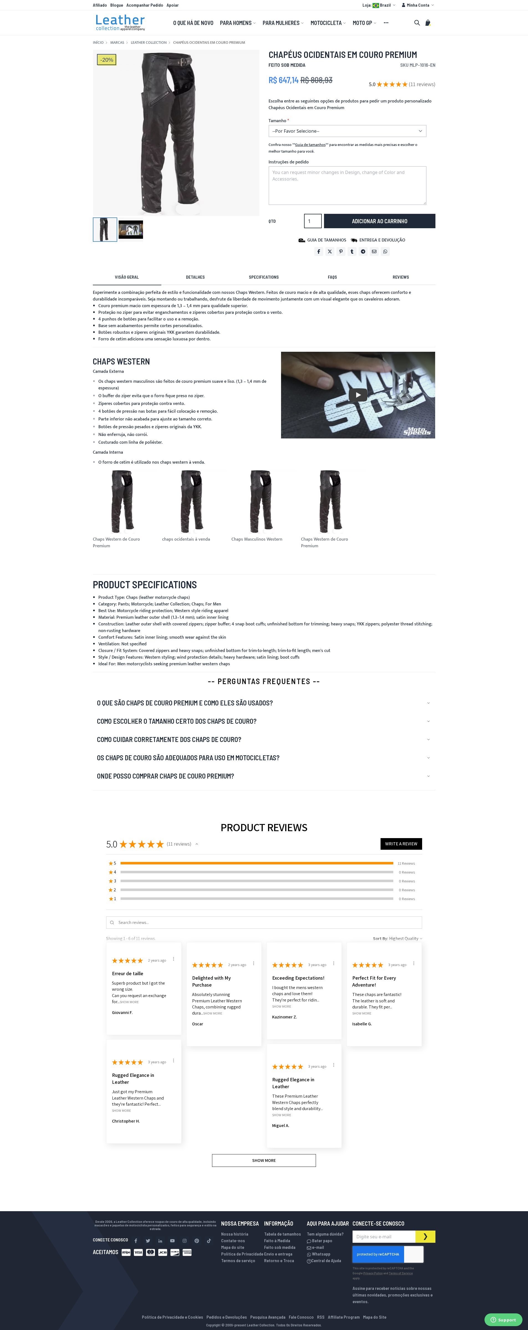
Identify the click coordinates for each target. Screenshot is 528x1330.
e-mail (317, 1247)
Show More (129, 1002)
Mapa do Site (374, 1316)
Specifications (264, 276)
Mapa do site (232, 1247)
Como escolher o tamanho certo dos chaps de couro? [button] (176, 721)
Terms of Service (401, 1273)
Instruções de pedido (289, 162)
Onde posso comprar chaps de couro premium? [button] (165, 776)
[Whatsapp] (385, 251)
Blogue (116, 4)
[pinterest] (196, 1240)
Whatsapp (320, 1253)
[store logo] (120, 22)
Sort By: (380, 938)
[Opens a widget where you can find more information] (503, 1320)
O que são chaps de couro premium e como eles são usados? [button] (185, 703)
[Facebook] (318, 251)
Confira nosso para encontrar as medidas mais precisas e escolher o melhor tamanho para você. (343, 148)
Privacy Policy (373, 1273)
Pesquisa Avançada (267, 1316)
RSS (321, 1316)
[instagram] (184, 1240)
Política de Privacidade (242, 1253)
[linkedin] (160, 1240)
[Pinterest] (340, 251)
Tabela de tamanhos (282, 1233)
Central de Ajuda (326, 1260)
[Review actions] (173, 959)
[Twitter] (329, 251)
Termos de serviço (238, 1260)
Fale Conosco (301, 1316)
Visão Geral (127, 276)
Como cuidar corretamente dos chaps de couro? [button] (169, 739)
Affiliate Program (344, 1316)
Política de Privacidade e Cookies (172, 1316)
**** (310, 145)
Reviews (401, 276)
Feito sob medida (279, 1247)
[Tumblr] (352, 251)
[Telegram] (363, 251)
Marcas (117, 42)
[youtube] (172, 1240)
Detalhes (195, 276)
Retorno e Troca (279, 1260)
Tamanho (277, 121)
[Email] (374, 251)
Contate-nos (233, 1240)
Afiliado (100, 4)
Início (98, 42)
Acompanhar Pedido (144, 4)
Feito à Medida (277, 1240)
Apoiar (173, 4)
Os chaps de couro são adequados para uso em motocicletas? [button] (188, 758)
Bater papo (321, 1240)
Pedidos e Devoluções (226, 1316)
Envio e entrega (278, 1253)
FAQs (332, 276)
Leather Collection (149, 42)
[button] (380, 5)
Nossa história (234, 1233)
